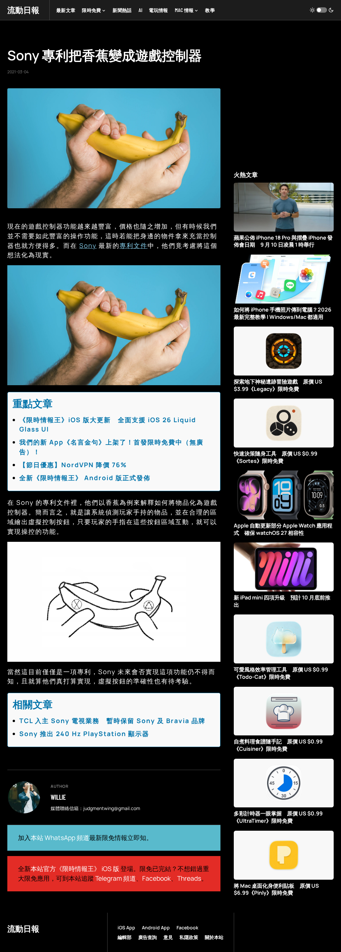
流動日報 (23, 10)
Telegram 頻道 (115, 878)
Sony (88, 245)
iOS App (126, 927)
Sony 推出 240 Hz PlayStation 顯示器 (84, 733)
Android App (156, 927)
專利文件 (134, 245)
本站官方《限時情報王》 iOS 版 (75, 868)
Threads (189, 878)
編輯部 (125, 937)
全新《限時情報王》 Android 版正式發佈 (85, 478)
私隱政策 (188, 937)
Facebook (156, 878)
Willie (58, 797)
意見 (168, 937)
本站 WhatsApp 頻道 (60, 837)
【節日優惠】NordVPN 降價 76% (73, 465)
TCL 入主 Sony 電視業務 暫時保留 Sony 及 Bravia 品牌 (112, 720)
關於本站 (214, 937)
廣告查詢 (147, 937)
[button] (322, 10)
